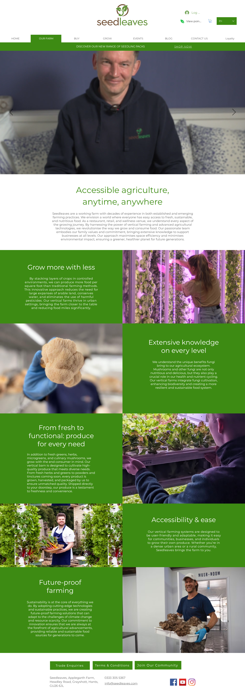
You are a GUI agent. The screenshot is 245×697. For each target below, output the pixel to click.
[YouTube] (182, 682)
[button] (210, 21)
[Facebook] (173, 682)
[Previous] (11, 112)
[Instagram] (191, 682)
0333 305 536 (114, 678)
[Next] (234, 112)
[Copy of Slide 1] (122, 171)
